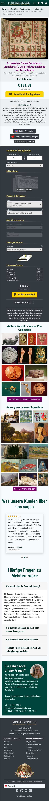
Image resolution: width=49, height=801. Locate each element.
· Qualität (29, 747)
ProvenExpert (16, 547)
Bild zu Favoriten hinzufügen (26, 137)
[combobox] (24, 165)
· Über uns (7, 759)
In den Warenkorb (25, 294)
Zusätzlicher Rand (11, 163)
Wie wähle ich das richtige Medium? (22, 639)
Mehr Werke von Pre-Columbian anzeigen (24, 399)
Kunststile (14, 9)
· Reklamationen (9, 756)
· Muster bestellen (32, 759)
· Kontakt (6, 742)
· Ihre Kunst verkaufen (33, 744)
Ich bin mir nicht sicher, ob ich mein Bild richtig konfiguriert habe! (23, 649)
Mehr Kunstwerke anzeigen (24, 489)
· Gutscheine (30, 756)
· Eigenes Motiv (31, 742)
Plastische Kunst (25, 9)
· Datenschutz (8, 750)
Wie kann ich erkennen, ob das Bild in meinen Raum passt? (22, 629)
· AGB (5, 747)
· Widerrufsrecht (9, 753)
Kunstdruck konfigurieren (26, 94)
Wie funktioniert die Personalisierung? (23, 586)
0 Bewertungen (29, 141)
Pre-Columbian (38, 9)
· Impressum (8, 744)
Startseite (5, 9)
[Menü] (2, 3)
